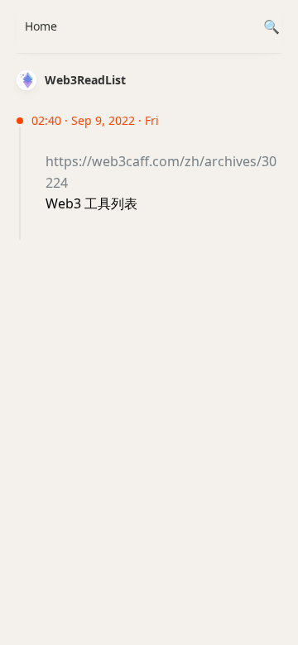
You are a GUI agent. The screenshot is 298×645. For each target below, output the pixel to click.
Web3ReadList (85, 80)
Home (41, 26)
